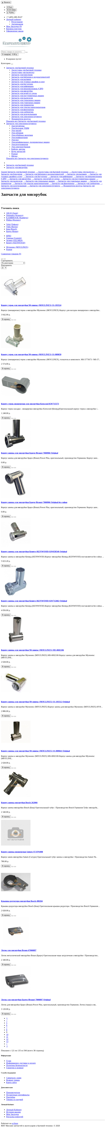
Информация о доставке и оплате (21, 1063)
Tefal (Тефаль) (12, 224)
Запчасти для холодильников (24, 114)
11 (7, 1037)
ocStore (15, 1123)
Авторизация (17, 24)
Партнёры (10, 1097)
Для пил (15, 140)
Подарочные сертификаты (17, 1095)
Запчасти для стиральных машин (25, 100)
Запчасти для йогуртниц (22, 84)
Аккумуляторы (18, 126)
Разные (14, 154)
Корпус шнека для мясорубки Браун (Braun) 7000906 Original (29, 453)
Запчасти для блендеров (22, 75)
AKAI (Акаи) (12, 213)
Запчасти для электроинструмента (26, 116)
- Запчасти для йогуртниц (35, 176)
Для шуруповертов (19, 144)
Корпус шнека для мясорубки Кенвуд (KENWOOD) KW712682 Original (34, 601)
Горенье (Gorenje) (14, 238)
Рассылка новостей (14, 1117)
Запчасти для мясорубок (22, 91)
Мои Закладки (12, 1114)
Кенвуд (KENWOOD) (15, 243)
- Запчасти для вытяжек (75, 174)
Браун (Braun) (12, 231)
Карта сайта (11, 1082)
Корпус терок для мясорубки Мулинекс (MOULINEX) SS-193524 (31, 305)
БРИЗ (8, 236)
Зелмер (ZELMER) (14, 240)
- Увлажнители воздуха (71, 186)
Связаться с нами (13, 1078)
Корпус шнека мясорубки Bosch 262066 (19, 802)
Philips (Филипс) (13, 220)
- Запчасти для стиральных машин (39, 181)
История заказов (13, 1112)
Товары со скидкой (14, 1099)
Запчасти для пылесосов (22, 98)
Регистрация (16, 22)
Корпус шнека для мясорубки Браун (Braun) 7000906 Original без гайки (34, 502)
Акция (4, 172)
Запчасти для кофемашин (22, 86)
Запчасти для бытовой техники (20, 68)
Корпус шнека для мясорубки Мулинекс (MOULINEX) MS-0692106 (32, 650)
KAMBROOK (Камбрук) (17, 218)
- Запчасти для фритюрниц (61, 183)
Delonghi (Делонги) (14, 215)
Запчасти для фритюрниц (22, 109)
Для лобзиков (17, 133)
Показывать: (6, 265)
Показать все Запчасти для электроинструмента (27, 158)
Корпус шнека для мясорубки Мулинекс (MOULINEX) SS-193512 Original (35, 702)
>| (7, 1046)
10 (7, 1034)
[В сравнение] (15, 418)
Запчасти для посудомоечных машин (27, 96)
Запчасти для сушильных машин (25, 103)
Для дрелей (16, 130)
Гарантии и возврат (15, 1068)
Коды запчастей (18, 151)
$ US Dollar (11, 10)
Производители (13, 1092)
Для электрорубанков (20, 147)
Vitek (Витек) (12, 227)
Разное (9, 249)
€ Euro (9, 7)
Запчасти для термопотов (22, 105)
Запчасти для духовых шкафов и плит (28, 82)
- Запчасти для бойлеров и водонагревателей (43, 174)
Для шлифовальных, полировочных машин (30, 142)
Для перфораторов (19, 137)
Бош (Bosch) (11, 229)
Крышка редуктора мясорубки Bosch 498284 (22, 901)
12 (7, 1039)
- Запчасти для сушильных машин (71, 181)
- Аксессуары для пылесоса (81, 172)
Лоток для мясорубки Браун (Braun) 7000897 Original (26, 1000)
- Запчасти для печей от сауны (45, 179)
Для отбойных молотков (22, 135)
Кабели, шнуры (18, 149)
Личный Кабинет (14, 1110)
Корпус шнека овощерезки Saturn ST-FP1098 (22, 852)
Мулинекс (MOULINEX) (17, 247)
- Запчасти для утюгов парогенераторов (30, 183)
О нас (8, 1061)
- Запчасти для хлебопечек (87, 183)
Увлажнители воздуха (21, 119)
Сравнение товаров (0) (11, 254)
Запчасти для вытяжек (21, 79)
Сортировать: (7, 260)
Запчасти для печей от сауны (24, 93)
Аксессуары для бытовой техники (26, 70)
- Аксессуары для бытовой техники (51, 172)
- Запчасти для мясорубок (19, 179)
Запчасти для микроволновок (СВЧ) (27, 89)
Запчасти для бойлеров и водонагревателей (30, 77)
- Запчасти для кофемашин (60, 176)
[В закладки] (12, 418)
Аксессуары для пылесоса (22, 72)
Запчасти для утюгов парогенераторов (28, 107)
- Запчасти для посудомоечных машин (77, 179)
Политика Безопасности (17, 1065)
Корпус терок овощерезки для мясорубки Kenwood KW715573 (30, 404)
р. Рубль (10, 13)
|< (7, 1018)
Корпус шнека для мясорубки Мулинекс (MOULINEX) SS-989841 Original (35, 751)
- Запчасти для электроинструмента (43, 186)
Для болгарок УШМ (20, 128)
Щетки (14, 156)
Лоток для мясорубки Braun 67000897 (18, 950)
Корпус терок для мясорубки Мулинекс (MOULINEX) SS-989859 (31, 354)
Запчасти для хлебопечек (22, 112)
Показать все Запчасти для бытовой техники (26, 121)
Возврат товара (13, 1080)
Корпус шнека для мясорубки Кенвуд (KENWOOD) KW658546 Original (34, 551)
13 (7, 1041)
